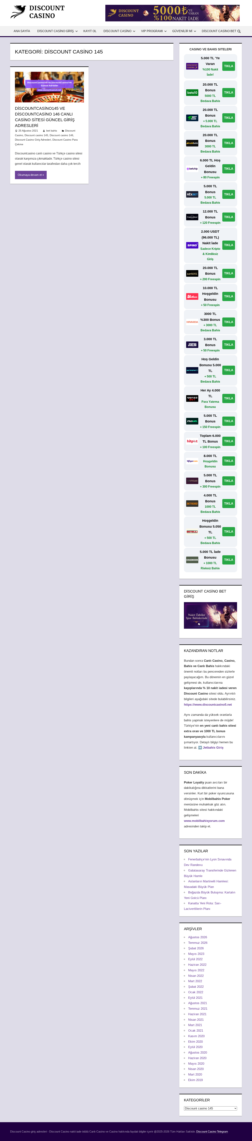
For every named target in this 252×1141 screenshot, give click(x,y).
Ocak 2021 (195, 1030)
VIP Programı (152, 31)
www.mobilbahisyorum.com (204, 821)
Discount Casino (117, 31)
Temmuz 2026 (197, 943)
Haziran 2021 (197, 1014)
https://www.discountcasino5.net (208, 704)
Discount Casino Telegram (212, 1131)
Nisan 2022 (196, 976)
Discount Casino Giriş (55, 31)
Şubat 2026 (196, 948)
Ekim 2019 (195, 1080)
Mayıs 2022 (196, 970)
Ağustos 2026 (197, 937)
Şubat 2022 (196, 986)
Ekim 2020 (195, 1041)
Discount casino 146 (61, 135)
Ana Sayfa (22, 31)
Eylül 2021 (195, 998)
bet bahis (51, 130)
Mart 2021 (195, 1025)
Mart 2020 (195, 1074)
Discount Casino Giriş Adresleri (33, 139)
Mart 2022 (195, 981)
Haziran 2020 (197, 1058)
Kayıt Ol (89, 31)
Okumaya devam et (30, 174)
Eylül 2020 (195, 1047)
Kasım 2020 (196, 1036)
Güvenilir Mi (182, 31)
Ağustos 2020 (197, 1052)
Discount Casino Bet (219, 31)
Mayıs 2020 (196, 1063)
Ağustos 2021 (197, 1003)
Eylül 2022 (195, 959)
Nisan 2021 (196, 1019)
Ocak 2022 (195, 992)
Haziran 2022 (197, 964)
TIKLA (228, 66)
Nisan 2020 (196, 1069)
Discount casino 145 (36, 135)
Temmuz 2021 (197, 1008)
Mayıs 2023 (196, 954)
